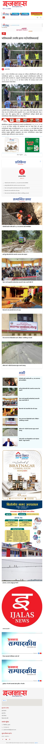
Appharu (36, 742)
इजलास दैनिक (7, 69)
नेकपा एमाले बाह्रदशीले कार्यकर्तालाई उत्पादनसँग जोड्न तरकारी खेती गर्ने (17, 188)
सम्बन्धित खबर (22, 199)
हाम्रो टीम (4, 713)
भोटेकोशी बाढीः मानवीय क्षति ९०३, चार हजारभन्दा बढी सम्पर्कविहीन (16, 183)
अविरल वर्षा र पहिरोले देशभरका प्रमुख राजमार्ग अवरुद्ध (14, 366)
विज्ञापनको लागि (5, 718)
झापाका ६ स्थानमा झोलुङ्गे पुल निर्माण (10, 583)
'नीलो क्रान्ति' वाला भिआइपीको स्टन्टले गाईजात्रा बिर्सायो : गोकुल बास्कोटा (29, 440)
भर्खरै (22, 373)
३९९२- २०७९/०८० (5, 736)
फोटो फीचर (4, 715)
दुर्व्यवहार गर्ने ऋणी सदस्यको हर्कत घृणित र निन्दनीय (14, 684)
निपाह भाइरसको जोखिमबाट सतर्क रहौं (11, 656)
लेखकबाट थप (22, 178)
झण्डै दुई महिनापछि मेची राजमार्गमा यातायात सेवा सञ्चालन (15, 185)
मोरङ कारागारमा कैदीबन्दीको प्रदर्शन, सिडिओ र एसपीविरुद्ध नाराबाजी (17, 193)
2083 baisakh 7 (6, 629)
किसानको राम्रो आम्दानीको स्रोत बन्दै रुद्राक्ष (12, 190)
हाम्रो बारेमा (4, 710)
